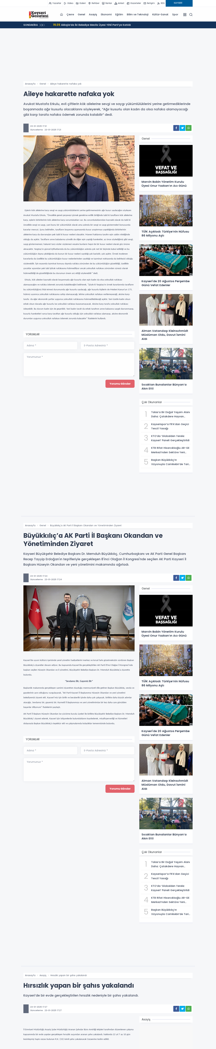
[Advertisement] (108, 57)
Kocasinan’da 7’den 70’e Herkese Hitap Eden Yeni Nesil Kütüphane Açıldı (103, 25)
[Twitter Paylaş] (182, 128)
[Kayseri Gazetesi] (39, 14)
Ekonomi (106, 14)
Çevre (70, 14)
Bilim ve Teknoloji (137, 14)
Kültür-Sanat (160, 14)
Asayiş (93, 14)
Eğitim (119, 14)
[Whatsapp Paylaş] (188, 128)
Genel (81, 14)
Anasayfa (30, 83)
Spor (175, 14)
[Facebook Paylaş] (176, 128)
